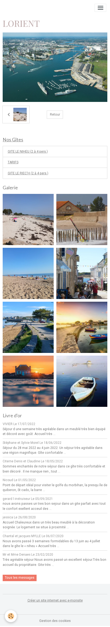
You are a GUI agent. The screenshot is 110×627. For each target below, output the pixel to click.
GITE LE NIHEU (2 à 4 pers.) (28, 151)
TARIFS (13, 162)
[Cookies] (11, 616)
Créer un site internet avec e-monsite (55, 600)
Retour (55, 114)
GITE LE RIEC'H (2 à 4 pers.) (28, 173)
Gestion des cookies (55, 621)
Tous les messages (19, 578)
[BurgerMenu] (100, 8)
